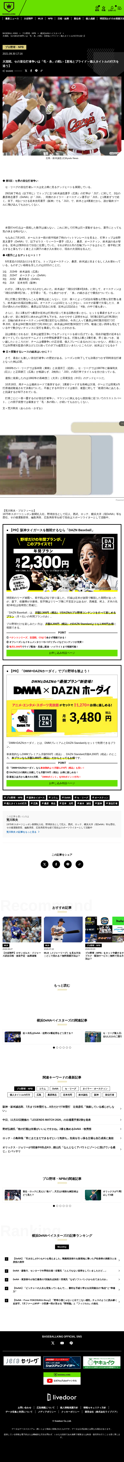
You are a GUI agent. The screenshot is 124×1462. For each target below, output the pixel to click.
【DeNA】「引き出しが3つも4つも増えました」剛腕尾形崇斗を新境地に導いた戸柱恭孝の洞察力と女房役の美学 (65, 1260)
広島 (35, 803)
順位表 (77, 18)
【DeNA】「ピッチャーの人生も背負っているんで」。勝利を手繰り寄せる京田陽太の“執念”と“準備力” (64, 1290)
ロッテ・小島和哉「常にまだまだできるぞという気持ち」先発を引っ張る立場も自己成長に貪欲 (58, 1138)
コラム (54, 797)
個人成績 (90, 18)
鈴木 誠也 (85, 803)
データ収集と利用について (19, 1411)
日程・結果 (63, 18)
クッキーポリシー (70, 1411)
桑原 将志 (50, 803)
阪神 (99, 803)
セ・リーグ (82, 797)
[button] (54, 1048)
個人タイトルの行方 (16, 803)
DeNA (67, 797)
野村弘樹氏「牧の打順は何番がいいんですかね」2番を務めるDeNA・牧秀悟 (47, 1129)
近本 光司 (67, 803)
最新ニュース (12, 18)
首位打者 (113, 803)
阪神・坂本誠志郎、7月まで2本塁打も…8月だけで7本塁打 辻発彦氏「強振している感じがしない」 (58, 1108)
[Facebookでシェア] (31, 71)
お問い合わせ (24, 1407)
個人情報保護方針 (69, 1407)
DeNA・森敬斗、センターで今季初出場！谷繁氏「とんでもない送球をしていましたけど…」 (60, 1270)
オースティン (101, 797)
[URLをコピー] (41, 70)
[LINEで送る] (36, 71)
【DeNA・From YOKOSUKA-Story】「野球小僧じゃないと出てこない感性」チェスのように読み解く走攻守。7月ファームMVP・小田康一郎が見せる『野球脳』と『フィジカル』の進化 (65, 1302)
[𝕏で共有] (26, 71)
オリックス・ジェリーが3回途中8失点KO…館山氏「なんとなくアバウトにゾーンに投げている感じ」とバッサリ (59, 1149)
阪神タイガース (36, 797)
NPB (50, 18)
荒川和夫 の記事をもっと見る (21, 832)
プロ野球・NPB (14, 797)
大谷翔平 (28, 18)
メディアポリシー (47, 1411)
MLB (40, 18)
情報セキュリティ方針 (94, 1407)
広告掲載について (46, 1407)
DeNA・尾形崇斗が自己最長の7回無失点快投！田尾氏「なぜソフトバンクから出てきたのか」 (60, 1279)
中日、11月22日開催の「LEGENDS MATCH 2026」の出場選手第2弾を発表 (47, 1119)
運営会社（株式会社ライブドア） (102, 1411)
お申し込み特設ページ (62, 653)
